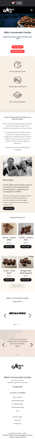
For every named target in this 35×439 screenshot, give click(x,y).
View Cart (17, 420)
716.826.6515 (17, 387)
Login (19, 3)
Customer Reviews (17, 401)
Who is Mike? (17, 397)
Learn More (8, 208)
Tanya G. (17, 346)
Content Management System (23, 435)
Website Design (14, 437)
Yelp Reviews (18, 404)
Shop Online (17, 46)
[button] (5, 316)
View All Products (17, 286)
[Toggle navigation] (31, 10)
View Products (17, 417)
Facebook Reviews (17, 407)
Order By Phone (17, 51)
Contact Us (17, 423)
